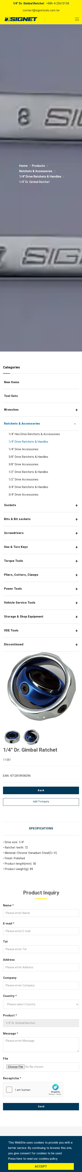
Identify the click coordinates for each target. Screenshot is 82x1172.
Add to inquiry (41, 801)
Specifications (41, 828)
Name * (8, 905)
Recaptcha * (12, 1078)
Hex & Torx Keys (16, 547)
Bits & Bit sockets (17, 519)
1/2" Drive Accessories (23, 479)
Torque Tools (13, 561)
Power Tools (13, 588)
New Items (11, 382)
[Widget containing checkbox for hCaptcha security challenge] (33, 1089)
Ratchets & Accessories (36, 171)
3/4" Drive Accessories (23, 494)
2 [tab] (44, 717)
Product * (10, 1015)
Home (23, 166)
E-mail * (8, 923)
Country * (10, 996)
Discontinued (13, 644)
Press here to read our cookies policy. (33, 1158)
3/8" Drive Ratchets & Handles (28, 457)
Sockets (10, 505)
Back (41, 790)
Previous (11, 687)
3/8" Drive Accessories (23, 464)
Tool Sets (11, 396)
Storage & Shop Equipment (23, 616)
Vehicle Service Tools (19, 602)
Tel (5, 941)
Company (10, 978)
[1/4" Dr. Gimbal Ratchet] (41, 686)
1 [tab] (38, 717)
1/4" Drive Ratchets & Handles (40, 176)
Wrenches (11, 409)
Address (9, 960)
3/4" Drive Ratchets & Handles (28, 487)
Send (41, 1106)
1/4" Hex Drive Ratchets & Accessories (34, 434)
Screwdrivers (14, 533)
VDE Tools (11, 630)
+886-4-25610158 (57, 3)
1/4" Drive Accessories (23, 449)
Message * (10, 1033)
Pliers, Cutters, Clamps (21, 575)
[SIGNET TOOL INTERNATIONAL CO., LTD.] (21, 19)
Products (39, 166)
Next (69, 687)
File (5, 1058)
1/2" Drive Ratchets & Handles (28, 472)
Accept (41, 1166)
